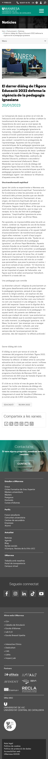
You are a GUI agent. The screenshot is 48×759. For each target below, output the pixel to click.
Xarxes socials (11, 546)
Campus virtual (11, 566)
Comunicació (12, 31)
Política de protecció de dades (17, 748)
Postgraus (9, 497)
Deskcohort (10, 647)
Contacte (24, 463)
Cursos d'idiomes (12, 503)
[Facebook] (6, 593)
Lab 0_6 (9, 632)
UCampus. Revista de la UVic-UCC (20, 548)
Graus (7, 486)
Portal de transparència (15, 563)
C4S (7, 651)
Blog (7, 543)
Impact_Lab (10, 658)
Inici (3, 31)
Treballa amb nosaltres (15, 560)
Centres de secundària (15, 520)
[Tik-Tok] (32, 593)
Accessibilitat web (12, 751)
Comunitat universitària (15, 517)
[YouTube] (41, 593)
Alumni (8, 525)
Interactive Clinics (13, 644)
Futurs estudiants (12, 515)
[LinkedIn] (24, 593)
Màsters (8, 495)
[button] (35, 2)
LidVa (7, 654)
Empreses (9, 523)
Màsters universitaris (14, 492)
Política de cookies (12, 746)
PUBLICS (7, 2)
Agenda (8, 540)
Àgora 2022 (24, 404)
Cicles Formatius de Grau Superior (20, 489)
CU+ (7, 621)
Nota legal (8, 743)
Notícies (21, 31)
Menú (4, 41)
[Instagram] (15, 593)
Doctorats (9, 500)
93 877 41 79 (25, 3)
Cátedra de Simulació (15, 625)
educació (8, 404)
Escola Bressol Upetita (15, 635)
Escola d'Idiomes (12, 628)
